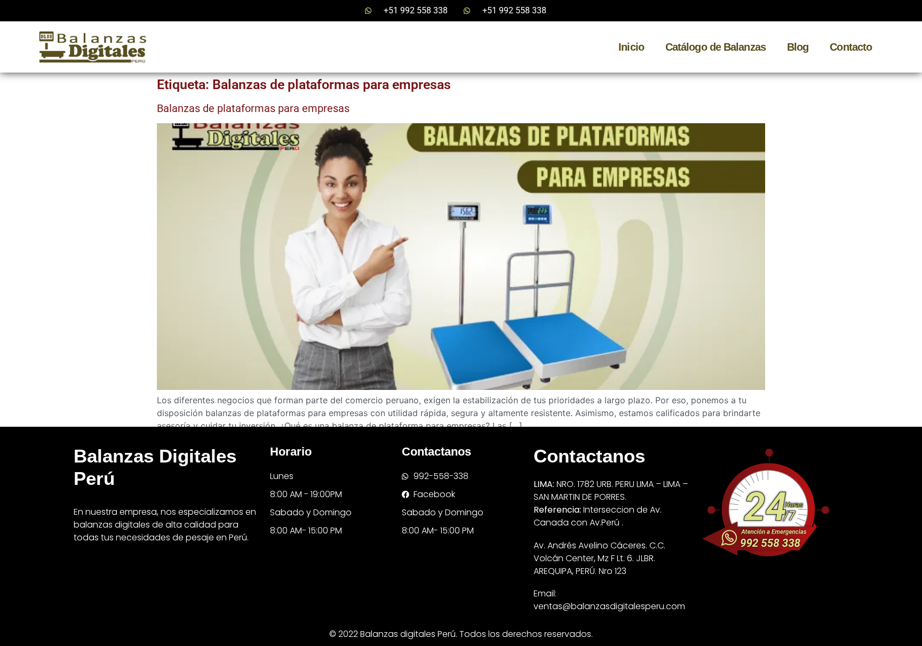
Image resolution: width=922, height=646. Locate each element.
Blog (797, 47)
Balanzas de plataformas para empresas (253, 108)
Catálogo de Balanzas (715, 47)
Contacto (851, 47)
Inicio (631, 47)
